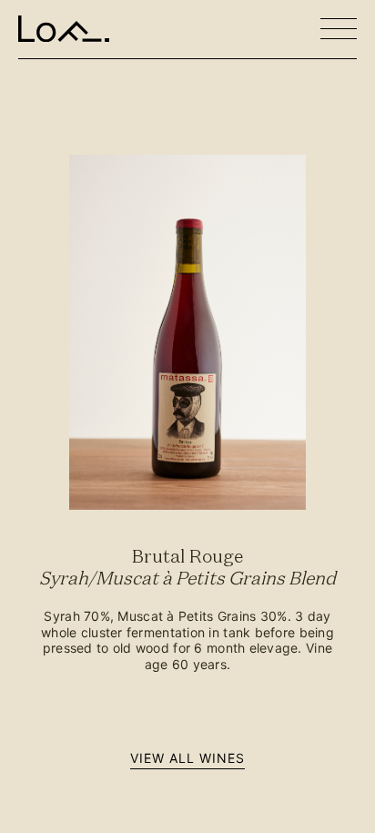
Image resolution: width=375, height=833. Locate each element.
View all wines (188, 758)
